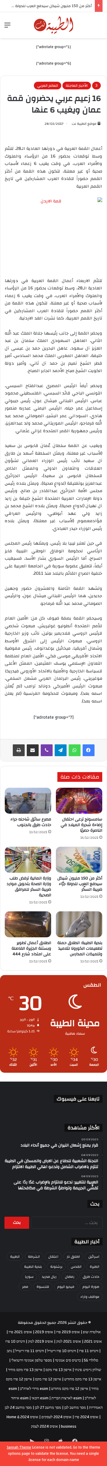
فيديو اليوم (65, 1286)
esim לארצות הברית (66, 1398)
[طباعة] (19, 750)
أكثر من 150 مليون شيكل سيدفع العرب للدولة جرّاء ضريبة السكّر (79, 883)
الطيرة (94, 1266)
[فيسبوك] (89, 750)
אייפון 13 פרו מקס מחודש (82, 1379)
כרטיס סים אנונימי (68, 1360)
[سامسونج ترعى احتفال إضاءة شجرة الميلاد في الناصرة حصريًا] (79, 801)
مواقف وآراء (90, 1296)
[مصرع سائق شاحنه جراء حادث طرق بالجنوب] (28, 801)
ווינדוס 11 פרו (88, 1350)
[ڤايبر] (47, 750)
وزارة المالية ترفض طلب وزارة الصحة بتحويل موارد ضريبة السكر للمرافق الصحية (29, 886)
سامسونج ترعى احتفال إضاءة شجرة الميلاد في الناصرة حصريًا (81, 824)
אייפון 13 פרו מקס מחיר (25, 1369)
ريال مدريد (49, 1276)
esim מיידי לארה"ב (34, 1388)
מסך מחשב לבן (75, 1407)
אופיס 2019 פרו (68, 1332)
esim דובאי (40, 1398)
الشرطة (34, 1256)
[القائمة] (7, 27)
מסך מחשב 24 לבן (18, 1407)
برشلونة (56, 1266)
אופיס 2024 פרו (86, 1417)
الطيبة (15, 1256)
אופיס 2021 (93, 1341)
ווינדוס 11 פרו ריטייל (29, 1350)
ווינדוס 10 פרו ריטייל (61, 1350)
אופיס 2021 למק (68, 1341)
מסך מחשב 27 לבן (48, 1407)
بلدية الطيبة (33, 1266)
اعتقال (53, 1256)
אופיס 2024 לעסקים (56, 1417)
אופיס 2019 (44, 1332)
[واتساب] (75, 750)
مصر (25, 1286)
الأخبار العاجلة (77, 85)
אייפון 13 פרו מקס (58, 1369)
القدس (76, 1266)
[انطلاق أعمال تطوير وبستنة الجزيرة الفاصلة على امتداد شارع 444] (28, 924)
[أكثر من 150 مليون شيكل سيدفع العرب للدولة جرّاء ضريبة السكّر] (79, 860)
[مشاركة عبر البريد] (33, 750)
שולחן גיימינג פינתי (88, 1369)
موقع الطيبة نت (84, 123)
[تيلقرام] (61, 750)
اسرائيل (93, 1256)
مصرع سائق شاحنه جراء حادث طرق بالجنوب (30, 822)
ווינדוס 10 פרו (15, 1341)
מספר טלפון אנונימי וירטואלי (31, 1360)
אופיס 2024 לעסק (44, 1426)
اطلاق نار (73, 1256)
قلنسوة (43, 1286)
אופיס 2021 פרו (20, 1332)
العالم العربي (47, 85)
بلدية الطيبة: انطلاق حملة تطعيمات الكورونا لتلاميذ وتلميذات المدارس (79, 948)
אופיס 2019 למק (40, 1341)
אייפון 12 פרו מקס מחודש (69, 1388)
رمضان (69, 1276)
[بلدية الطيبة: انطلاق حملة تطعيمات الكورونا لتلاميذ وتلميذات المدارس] (79, 924)
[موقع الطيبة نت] (53, 25)
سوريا (29, 1276)
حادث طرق (91, 1276)
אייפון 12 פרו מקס (48, 1379)
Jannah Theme (19, 1447)
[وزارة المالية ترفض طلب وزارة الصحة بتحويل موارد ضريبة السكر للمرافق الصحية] (28, 860)
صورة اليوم (91, 1286)
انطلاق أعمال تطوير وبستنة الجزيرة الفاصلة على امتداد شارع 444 (31, 948)
